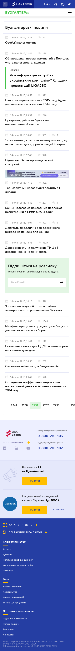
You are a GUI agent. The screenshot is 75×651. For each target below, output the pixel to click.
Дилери (7, 554)
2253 (56, 405)
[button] (5, 4)
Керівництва (10, 592)
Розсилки (8, 629)
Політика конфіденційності (18, 560)
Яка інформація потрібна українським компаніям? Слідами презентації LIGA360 (39, 80)
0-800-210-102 (50, 448)
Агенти (7, 549)
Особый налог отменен (21, 42)
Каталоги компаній (13, 597)
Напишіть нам (10, 624)
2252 (46, 405)
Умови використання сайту (18, 565)
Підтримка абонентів (15, 618)
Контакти (8, 634)
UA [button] (46, 4)
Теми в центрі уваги (14, 602)
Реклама (8, 570)
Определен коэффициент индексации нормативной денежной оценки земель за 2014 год (35, 386)
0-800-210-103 (50, 436)
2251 (35, 405)
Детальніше (58, 510)
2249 (14, 405)
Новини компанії (12, 586)
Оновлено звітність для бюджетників (32, 366)
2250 (25, 405)
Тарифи (35, 480)
